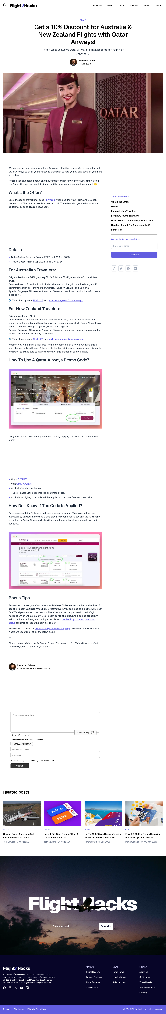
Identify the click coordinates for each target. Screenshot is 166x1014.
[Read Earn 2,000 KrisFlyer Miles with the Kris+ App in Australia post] (144, 813)
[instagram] (10, 987)
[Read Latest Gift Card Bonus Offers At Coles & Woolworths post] (62, 813)
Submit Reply (83, 732)
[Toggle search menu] (4, 5)
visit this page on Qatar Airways (66, 300)
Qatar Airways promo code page (52, 628)
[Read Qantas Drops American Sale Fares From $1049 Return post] (22, 813)
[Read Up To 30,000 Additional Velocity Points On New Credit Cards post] (103, 813)
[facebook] (4, 987)
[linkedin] (27, 987)
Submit (19, 766)
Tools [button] (158, 5)
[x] (16, 987)
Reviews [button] (95, 5)
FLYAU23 (22, 479)
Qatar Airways (24, 483)
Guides (145, 5)
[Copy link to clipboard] (114, 268)
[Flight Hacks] (23, 5)
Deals (121, 5)
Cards (109, 5)
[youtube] (21, 987)
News (133, 5)
